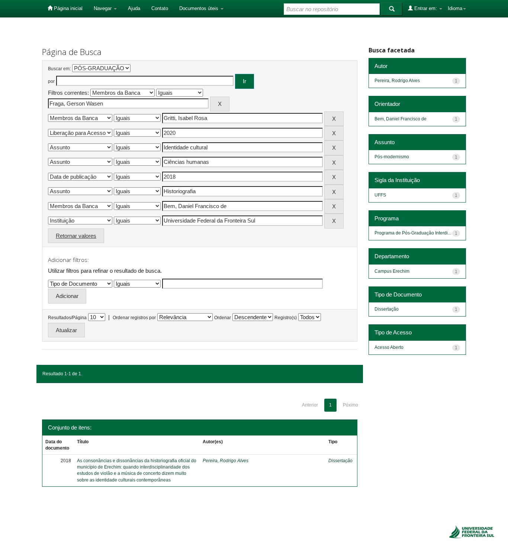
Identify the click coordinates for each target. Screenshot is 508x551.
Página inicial (67, 8)
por (51, 81)
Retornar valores (76, 236)
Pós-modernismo (391, 156)
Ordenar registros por (134, 317)
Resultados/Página (67, 317)
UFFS (380, 195)
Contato (159, 8)
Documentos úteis (199, 8)
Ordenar (222, 317)
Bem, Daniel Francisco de (400, 118)
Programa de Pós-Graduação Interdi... (412, 233)
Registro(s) (285, 317)
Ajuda (134, 8)
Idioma (455, 8)
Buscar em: (59, 68)
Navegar (103, 8)
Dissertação (340, 460)
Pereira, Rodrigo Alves (225, 460)
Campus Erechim (391, 271)
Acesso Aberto (388, 347)
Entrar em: (425, 8)
